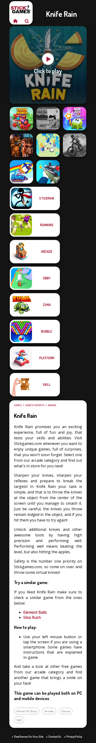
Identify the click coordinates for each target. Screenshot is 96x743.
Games (18, 405)
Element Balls (35, 612)
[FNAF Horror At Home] (21, 145)
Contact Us (54, 736)
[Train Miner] (21, 118)
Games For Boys (34, 405)
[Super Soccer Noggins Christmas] (48, 118)
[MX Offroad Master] (74, 145)
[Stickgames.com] (15, 21)
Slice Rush (32, 617)
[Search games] (27, 21)
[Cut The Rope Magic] (74, 118)
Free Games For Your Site (28, 736)
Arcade (52, 405)
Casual (65, 711)
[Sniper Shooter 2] (48, 171)
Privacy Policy (74, 736)
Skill (19, 720)
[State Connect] (48, 145)
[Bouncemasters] (21, 171)
